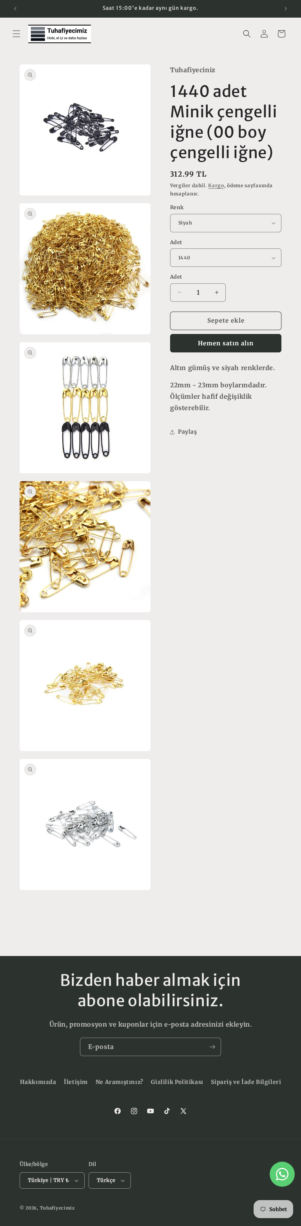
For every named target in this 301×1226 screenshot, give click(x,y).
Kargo (216, 185)
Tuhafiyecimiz (57, 1208)
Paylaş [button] (187, 431)
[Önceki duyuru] (15, 8)
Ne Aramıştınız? (119, 1082)
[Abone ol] (212, 1047)
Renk (177, 207)
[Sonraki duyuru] (285, 8)
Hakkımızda (38, 1082)
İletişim (76, 1082)
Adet (176, 242)
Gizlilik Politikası (177, 1082)
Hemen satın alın (226, 343)
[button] (16, 33)
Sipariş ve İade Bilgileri (246, 1082)
